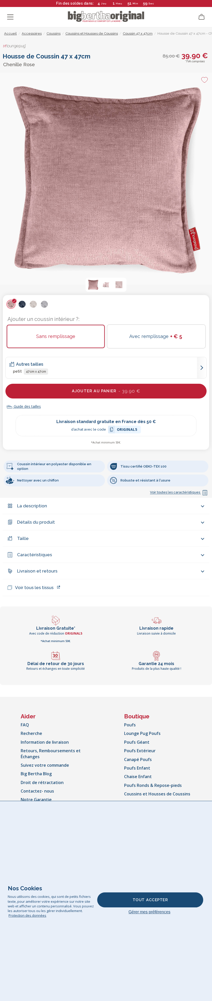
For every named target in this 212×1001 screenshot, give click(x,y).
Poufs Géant (136, 742)
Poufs (130, 725)
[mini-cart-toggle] (202, 17)
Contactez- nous (37, 791)
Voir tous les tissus (34, 587)
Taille (23, 538)
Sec (151, 3)
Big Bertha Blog (36, 774)
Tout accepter (150, 900)
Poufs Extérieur (140, 751)
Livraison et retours (37, 571)
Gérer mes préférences (149, 912)
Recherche (31, 733)
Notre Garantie (36, 799)
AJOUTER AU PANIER (106, 391)
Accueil (10, 33)
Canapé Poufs (138, 759)
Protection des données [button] (27, 915)
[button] (93, 285)
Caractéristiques (34, 554)
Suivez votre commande (45, 765)
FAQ (25, 725)
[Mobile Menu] (10, 17)
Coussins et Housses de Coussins (157, 794)
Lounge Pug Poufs (142, 733)
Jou (104, 3)
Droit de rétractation (42, 782)
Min (135, 3)
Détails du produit (36, 522)
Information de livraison (45, 742)
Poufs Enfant (137, 768)
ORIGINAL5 (127, 430)
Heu (119, 3)
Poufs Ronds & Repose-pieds (153, 785)
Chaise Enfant (138, 776)
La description (32, 505)
